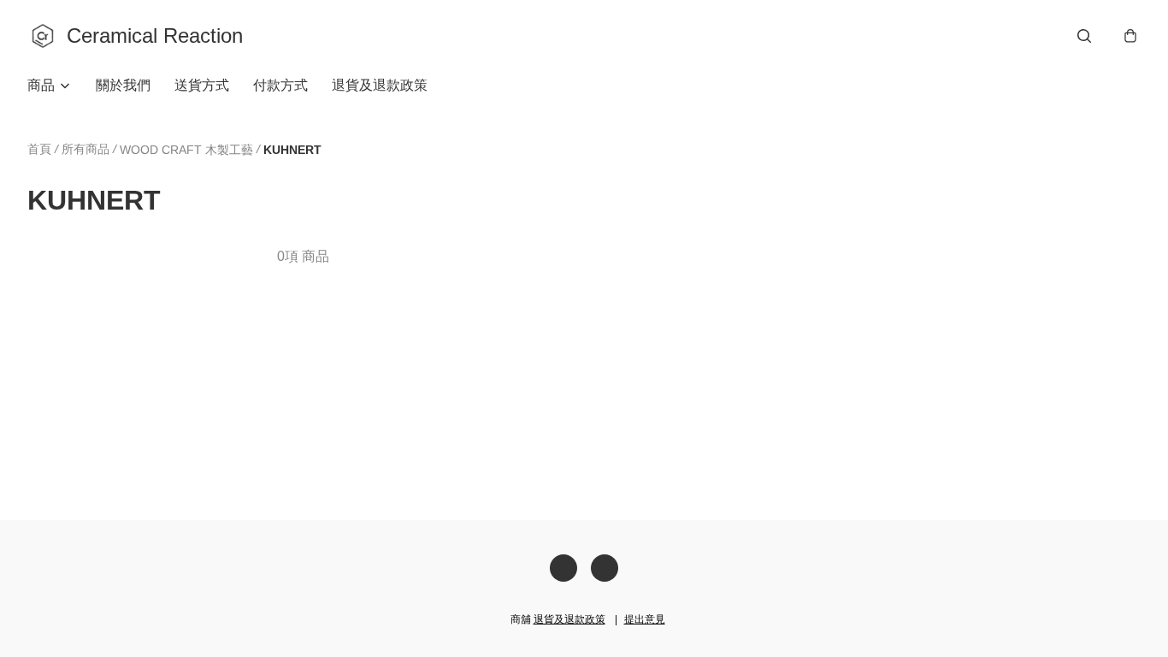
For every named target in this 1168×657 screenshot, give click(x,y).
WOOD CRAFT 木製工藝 (186, 150)
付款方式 (280, 85)
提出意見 (644, 619)
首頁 (39, 149)
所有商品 (85, 149)
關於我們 (123, 85)
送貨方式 (201, 85)
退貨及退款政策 (380, 85)
